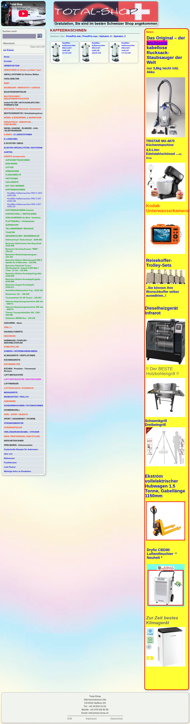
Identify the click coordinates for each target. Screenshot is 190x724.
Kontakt (8, 61)
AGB (69, 718)
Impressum (91, 718)
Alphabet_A (105, 36)
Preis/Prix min (73, 36)
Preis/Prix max (90, 36)
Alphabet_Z (119, 36)
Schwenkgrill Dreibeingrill (156, 423)
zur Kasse (8, 50)
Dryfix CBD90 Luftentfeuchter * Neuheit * (162, 554)
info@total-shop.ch (98, 713)
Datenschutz (116, 718)
